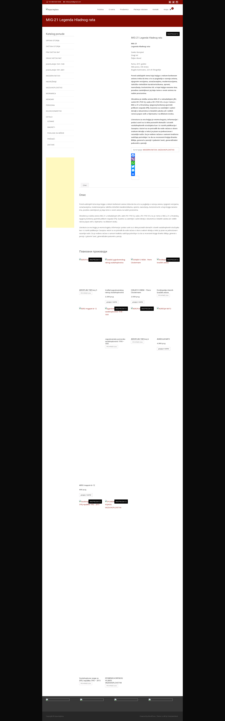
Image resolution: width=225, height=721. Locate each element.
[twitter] (173, 2)
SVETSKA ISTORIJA (53, 46)
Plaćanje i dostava (140, 9)
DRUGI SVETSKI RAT (54, 58)
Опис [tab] (85, 185)
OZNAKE (50, 121)
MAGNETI (51, 127)
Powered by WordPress (148, 716)
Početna (100, 9)
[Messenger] (155, 170)
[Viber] (155, 159)
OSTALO (49, 117)
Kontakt (156, 9)
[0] (170, 9)
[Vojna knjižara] (50, 9)
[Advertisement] (60, 192)
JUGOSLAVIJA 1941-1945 (55, 64)
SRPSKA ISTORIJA (52, 40)
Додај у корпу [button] (111, 302)
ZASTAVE (50, 145)
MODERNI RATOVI (150, 150)
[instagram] (177, 2)
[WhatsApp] (155, 163)
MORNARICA (51, 93)
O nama (112, 9)
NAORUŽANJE (51, 81)
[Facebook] (155, 155)
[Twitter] (155, 166)
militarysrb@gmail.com (73, 2)
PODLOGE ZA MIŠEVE (55, 133)
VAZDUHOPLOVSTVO (166, 150)
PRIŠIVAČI (51, 139)
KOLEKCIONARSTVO (54, 111)
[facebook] (170, 2)
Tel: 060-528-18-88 (55, 2)
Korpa (166, 9)
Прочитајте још (86, 293)
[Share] (155, 174)
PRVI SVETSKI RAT (53, 52)
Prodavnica (124, 9)
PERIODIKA (50, 105)
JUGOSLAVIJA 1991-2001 (55, 70)
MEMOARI (50, 99)
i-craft (163, 716)
